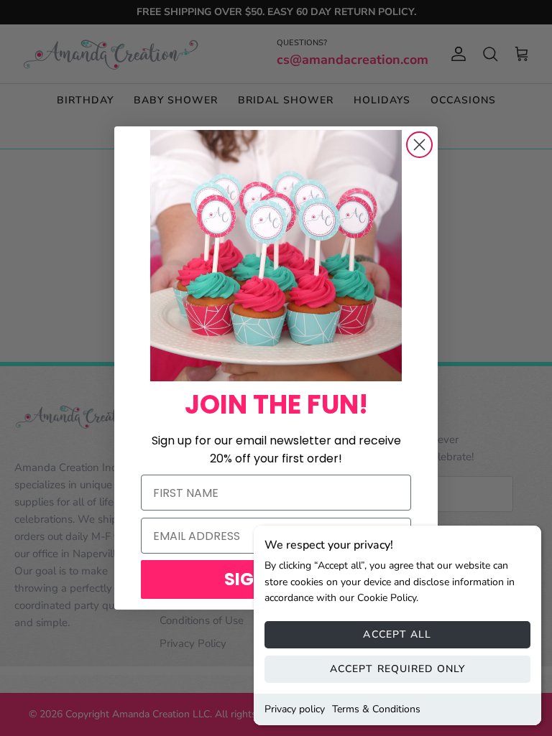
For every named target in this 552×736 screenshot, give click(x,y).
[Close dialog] (419, 144)
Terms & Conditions (376, 709)
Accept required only (397, 669)
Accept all (397, 634)
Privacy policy (294, 709)
